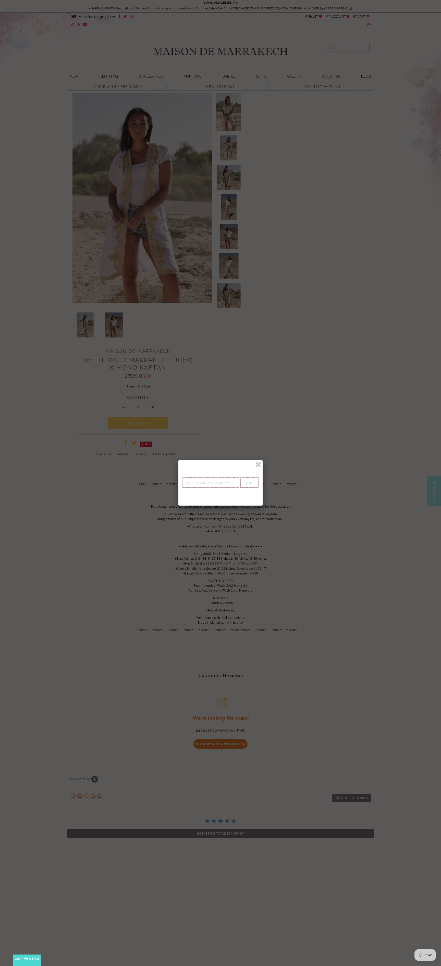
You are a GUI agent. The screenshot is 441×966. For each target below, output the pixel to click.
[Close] (258, 464)
